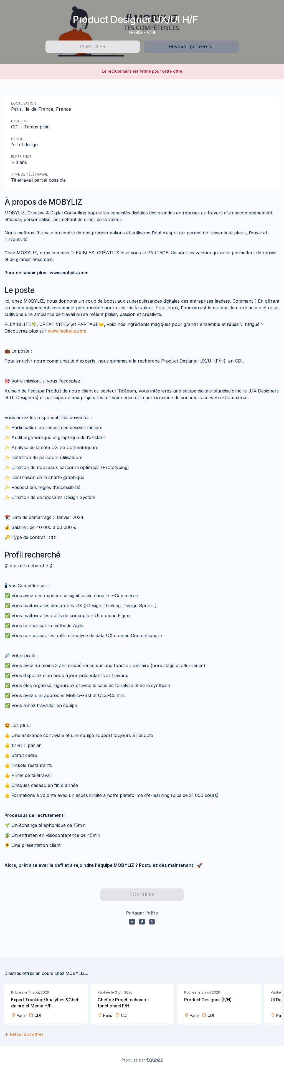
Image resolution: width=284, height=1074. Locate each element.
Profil (17, 139)
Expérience (21, 156)
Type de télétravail (29, 174)
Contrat (19, 121)
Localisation (23, 103)
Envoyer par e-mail (191, 46)
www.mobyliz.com (67, 331)
